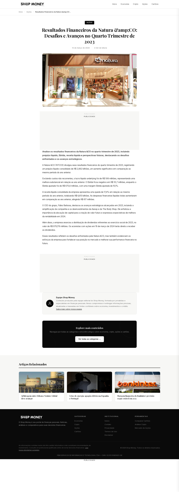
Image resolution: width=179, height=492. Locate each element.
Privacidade (109, 428)
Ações (145, 4)
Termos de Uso (111, 431)
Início (114, 4)
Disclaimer (109, 435)
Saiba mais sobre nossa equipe (69, 309)
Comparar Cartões (142, 421)
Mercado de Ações (143, 428)
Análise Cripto (140, 424)
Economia (125, 4)
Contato (108, 424)
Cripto (135, 4)
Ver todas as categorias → (89, 339)
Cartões (155, 4)
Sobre (107, 421)
